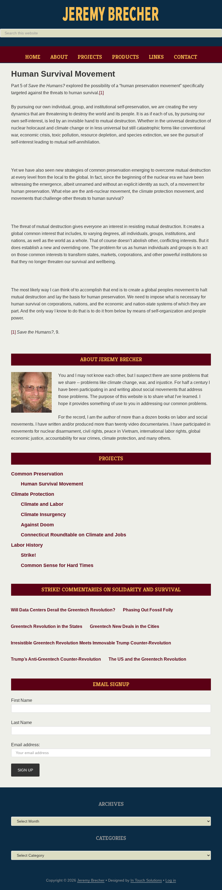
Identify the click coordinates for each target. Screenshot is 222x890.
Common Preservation (37, 474)
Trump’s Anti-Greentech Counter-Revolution (56, 659)
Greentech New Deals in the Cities (124, 626)
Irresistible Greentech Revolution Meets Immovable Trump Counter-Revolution (91, 643)
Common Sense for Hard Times (52, 565)
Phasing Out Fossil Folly (148, 610)
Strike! (23, 555)
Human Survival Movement (47, 484)
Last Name (21, 722)
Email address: (25, 744)
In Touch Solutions (146, 880)
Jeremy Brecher (111, 13)
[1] (101, 92)
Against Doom (32, 524)
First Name (21, 700)
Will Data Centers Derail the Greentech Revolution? (63, 610)
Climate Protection (32, 494)
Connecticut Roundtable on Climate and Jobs (68, 534)
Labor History (27, 545)
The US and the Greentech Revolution (147, 659)
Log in (170, 880)
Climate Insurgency (38, 514)
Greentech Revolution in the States (46, 626)
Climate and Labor (37, 504)
